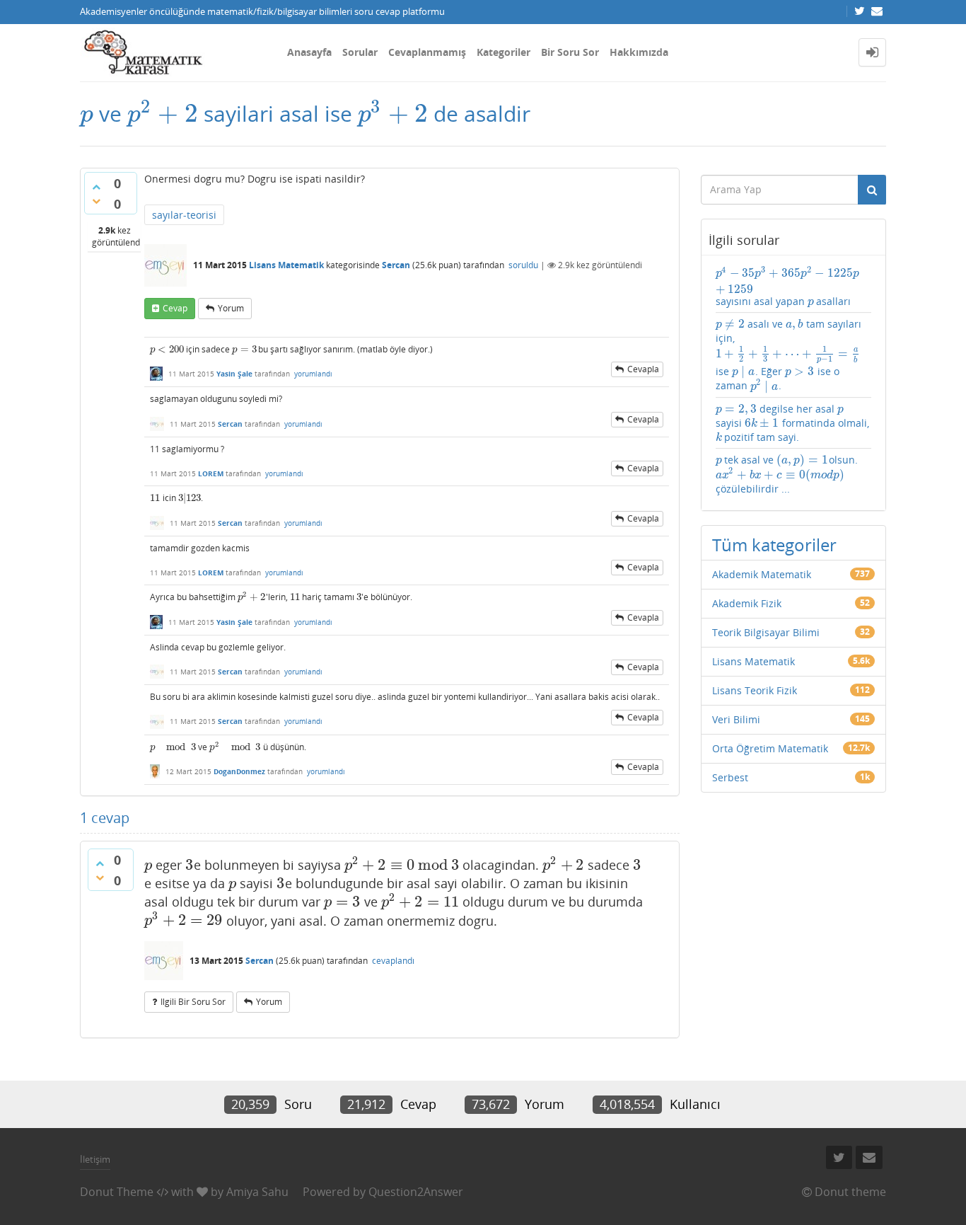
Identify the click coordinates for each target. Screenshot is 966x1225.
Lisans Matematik (286, 265)
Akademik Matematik (761, 574)
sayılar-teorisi (184, 215)
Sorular (360, 52)
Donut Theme (116, 1192)
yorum (231, 308)
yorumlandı (313, 374)
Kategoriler (503, 52)
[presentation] (86, 113)
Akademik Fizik (746, 603)
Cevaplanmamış (427, 52)
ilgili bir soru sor (193, 1002)
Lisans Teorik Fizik (754, 690)
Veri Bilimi (736, 719)
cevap (175, 308)
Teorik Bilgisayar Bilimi (766, 632)
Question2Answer (415, 1192)
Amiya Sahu (257, 1192)
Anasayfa (309, 52)
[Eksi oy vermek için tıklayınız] (96, 201)
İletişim (95, 1159)
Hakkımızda (639, 52)
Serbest (730, 777)
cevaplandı (393, 961)
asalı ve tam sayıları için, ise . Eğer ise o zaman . (788, 355)
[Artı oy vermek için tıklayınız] (96, 187)
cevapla (643, 369)
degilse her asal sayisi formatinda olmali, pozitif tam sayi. (792, 423)
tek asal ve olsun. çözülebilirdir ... (787, 474)
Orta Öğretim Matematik (770, 748)
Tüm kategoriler (774, 544)
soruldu (523, 265)
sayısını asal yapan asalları (788, 287)
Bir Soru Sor (570, 52)
